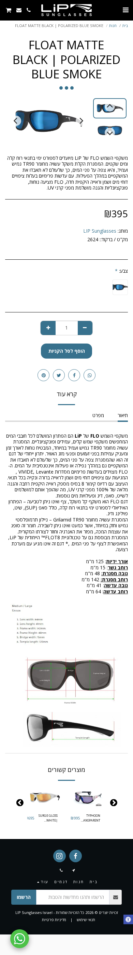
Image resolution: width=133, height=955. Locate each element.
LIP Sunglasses (99, 231)
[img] (88, 798)
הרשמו (24, 897)
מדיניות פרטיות (54, 919)
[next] (16, 121)
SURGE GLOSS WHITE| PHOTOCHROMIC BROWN (46, 818)
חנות (113, 25)
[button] (125, 10)
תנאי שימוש (86, 919)
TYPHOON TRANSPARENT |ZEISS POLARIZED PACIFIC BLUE (90, 818)
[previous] (81, 121)
